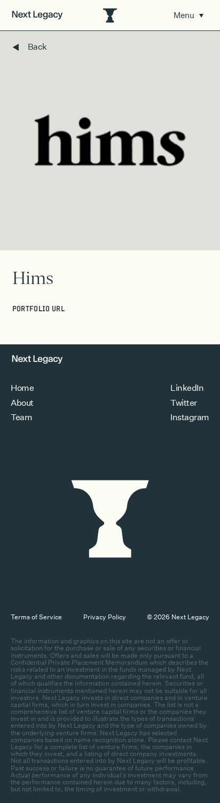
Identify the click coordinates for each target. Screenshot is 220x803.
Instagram (189, 417)
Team (21, 417)
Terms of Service (36, 616)
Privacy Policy (104, 616)
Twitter (183, 403)
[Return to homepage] (37, 15)
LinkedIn (186, 388)
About (22, 403)
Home (22, 388)
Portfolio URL (38, 309)
